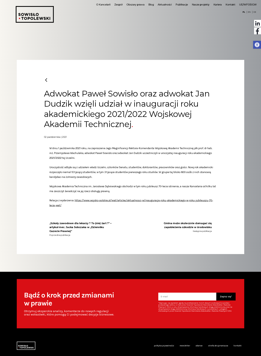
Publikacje (182, 4)
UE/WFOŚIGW (248, 4)
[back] (46, 80)
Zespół (118, 4)
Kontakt (230, 4)
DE (254, 12)
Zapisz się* (226, 296)
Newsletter (185, 345)
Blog (151, 4)
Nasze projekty (200, 4)
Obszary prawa (135, 4)
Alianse (199, 345)
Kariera (217, 4)
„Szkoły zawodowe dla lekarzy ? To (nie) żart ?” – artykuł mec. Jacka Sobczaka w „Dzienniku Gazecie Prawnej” (80, 227)
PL (244, 12)
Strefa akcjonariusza (218, 345)
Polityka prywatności (164, 345)
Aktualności (165, 4)
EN (249, 12)
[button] (257, 45)
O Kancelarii (103, 4)
